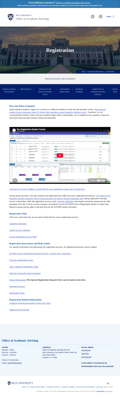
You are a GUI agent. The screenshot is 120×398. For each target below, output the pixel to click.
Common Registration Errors (21, 260)
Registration (25, 89)
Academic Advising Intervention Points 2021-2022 (30, 303)
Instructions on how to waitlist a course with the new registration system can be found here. (47, 189)
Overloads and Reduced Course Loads (45, 91)
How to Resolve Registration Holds (23, 267)
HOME (83, 71)
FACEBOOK (86, 350)
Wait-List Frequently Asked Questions (25, 273)
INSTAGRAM (86, 357)
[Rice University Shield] (11, 17)
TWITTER (85, 354)
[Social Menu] (92, 16)
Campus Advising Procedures (9, 90)
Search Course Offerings (19, 230)
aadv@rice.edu (15, 363)
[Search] (100, 16)
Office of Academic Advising (32, 18)
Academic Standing (79, 90)
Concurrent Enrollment (65, 90)
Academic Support (53, 387)
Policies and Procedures (85, 387)
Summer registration (65, 201)
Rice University (24, 15)
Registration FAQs (17, 293)
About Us (25, 387)
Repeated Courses (17, 287)
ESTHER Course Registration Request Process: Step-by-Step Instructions (40, 254)
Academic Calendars (18, 224)
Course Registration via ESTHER (23, 237)
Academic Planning (68, 387)
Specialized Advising (37, 387)
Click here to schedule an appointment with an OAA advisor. (97, 364)
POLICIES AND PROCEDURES (95, 71)
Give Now (99, 387)
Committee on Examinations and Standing (98, 91)
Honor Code (115, 90)
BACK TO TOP (108, 387)
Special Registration (68, 79)
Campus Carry (108, 391)
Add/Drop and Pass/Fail (53, 79)
